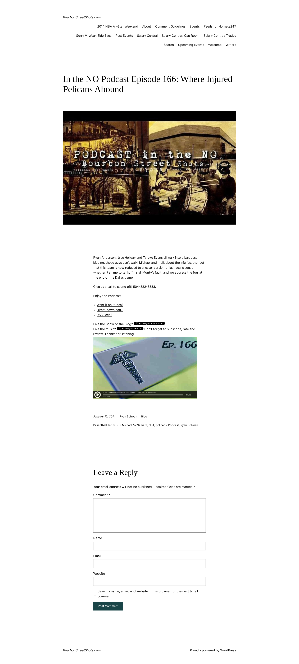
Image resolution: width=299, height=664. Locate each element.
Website (99, 573)
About (146, 26)
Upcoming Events (191, 45)
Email (97, 556)
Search (169, 45)
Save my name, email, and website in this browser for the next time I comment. (148, 593)
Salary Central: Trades (220, 35)
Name (97, 538)
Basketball (100, 425)
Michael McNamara (134, 425)
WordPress (228, 650)
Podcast (173, 425)
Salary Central (147, 35)
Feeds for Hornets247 (220, 26)
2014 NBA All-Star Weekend (117, 26)
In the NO (114, 425)
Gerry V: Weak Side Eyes (93, 35)
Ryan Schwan (189, 425)
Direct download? (110, 310)
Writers (231, 45)
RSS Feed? (104, 315)
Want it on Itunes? (110, 305)
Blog (144, 416)
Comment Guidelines (170, 26)
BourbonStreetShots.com (82, 17)
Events (195, 26)
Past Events (124, 35)
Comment (101, 495)
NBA (151, 425)
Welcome (214, 45)
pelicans (161, 425)
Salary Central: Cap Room (181, 35)
